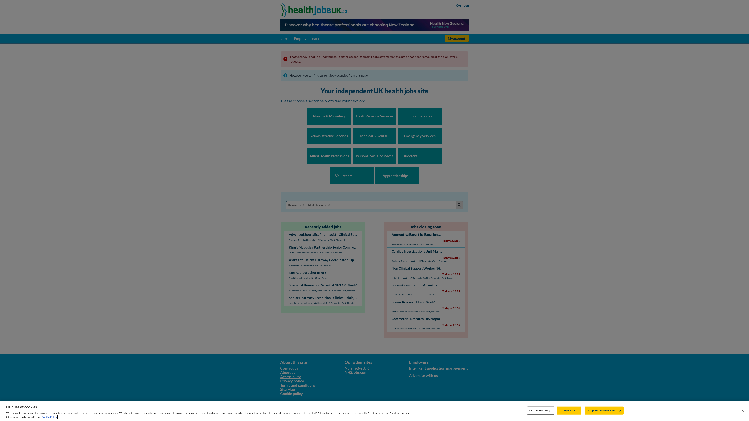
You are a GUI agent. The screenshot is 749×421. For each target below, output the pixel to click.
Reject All (569, 410)
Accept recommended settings (604, 410)
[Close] (742, 410)
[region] (374, 411)
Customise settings (540, 410)
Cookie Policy (49, 416)
